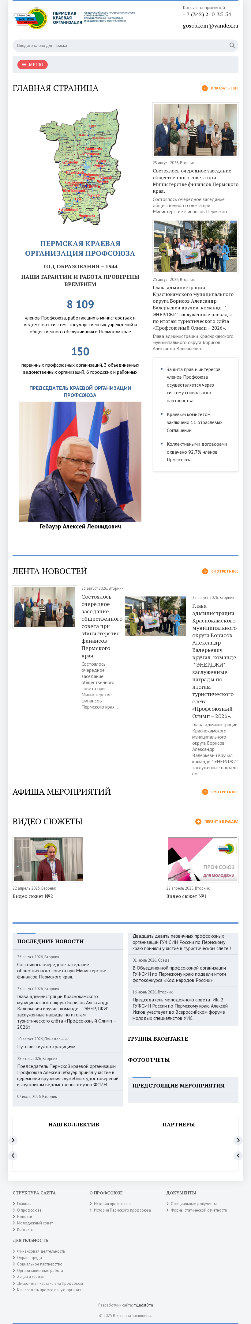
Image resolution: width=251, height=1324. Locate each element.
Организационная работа (40, 1270)
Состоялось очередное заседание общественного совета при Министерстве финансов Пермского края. (195, 180)
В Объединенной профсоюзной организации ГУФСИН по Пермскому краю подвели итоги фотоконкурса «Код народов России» (179, 974)
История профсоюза (112, 1203)
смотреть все (224, 571)
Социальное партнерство (39, 1264)
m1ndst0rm (143, 1305)
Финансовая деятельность (41, 1251)
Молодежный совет (35, 1223)
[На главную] (74, 21)
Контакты (25, 1229)
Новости (24, 1216)
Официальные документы (194, 1203)
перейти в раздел (221, 821)
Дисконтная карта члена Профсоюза (50, 1283)
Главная (24, 1203)
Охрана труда (29, 1257)
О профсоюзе (29, 1210)
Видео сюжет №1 (186, 896)
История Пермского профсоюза (122, 1210)
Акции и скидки (30, 1277)
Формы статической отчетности (199, 1210)
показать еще (224, 88)
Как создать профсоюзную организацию (53, 1289)
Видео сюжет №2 (33, 896)
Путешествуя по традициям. (46, 1046)
